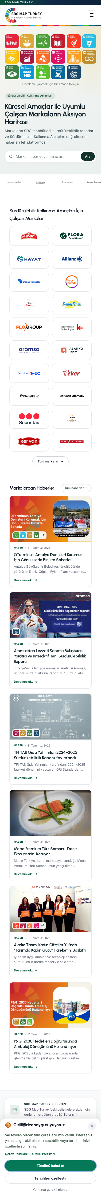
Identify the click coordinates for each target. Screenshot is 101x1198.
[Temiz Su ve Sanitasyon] (89, 41)
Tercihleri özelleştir (50, 1178)
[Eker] (72, 373)
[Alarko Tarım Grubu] (72, 350)
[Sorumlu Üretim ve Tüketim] (89, 57)
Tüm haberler (74, 488)
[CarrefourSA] (29, 373)
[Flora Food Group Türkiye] (72, 236)
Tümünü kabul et (50, 1166)
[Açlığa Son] (27, 41)
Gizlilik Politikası (43, 1154)
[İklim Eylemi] (12, 72)
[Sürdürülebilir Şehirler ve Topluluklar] (74, 57)
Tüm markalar (48, 461)
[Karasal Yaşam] (43, 72)
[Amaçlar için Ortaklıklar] (74, 72)
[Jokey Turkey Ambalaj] (29, 304)
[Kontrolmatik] (72, 327)
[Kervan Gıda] (29, 441)
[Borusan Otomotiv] (72, 396)
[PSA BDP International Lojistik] (29, 396)
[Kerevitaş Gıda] (72, 304)
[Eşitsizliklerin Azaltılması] (58, 57)
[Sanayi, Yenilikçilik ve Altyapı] (43, 57)
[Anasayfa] (23, 15)
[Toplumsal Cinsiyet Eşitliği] (74, 41)
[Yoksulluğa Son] (12, 41)
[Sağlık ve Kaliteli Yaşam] (43, 41)
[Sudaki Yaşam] (27, 72)
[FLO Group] (29, 327)
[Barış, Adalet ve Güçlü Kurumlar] (58, 72)
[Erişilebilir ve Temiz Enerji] (12, 57)
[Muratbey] (29, 236)
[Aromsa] (29, 350)
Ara (87, 156)
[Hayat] (29, 259)
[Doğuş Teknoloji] (29, 282)
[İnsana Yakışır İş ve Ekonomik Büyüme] (27, 57)
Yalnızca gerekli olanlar (51, 1189)
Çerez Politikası (16, 1154)
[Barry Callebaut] (72, 441)
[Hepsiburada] (72, 282)
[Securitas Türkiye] (29, 419)
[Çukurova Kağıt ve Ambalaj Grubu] (72, 419)
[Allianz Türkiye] (72, 259)
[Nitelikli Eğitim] (58, 41)
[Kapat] (92, 1126)
